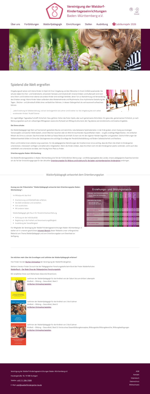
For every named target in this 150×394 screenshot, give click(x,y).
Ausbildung (102, 24)
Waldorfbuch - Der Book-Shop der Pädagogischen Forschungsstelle (36, 269)
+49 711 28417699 (24, 380)
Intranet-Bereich (44, 230)
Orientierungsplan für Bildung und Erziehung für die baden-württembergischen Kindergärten (86, 160)
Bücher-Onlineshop (32, 262)
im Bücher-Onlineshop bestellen (39, 284)
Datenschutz (134, 381)
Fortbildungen (31, 24)
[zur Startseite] (76, 11)
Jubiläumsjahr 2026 (126, 24)
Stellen (88, 24)
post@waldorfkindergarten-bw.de (29, 385)
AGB (137, 371)
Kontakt (136, 374)
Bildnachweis (134, 384)
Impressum (135, 378)
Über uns (15, 24)
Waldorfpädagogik (52, 24)
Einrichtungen (73, 24)
